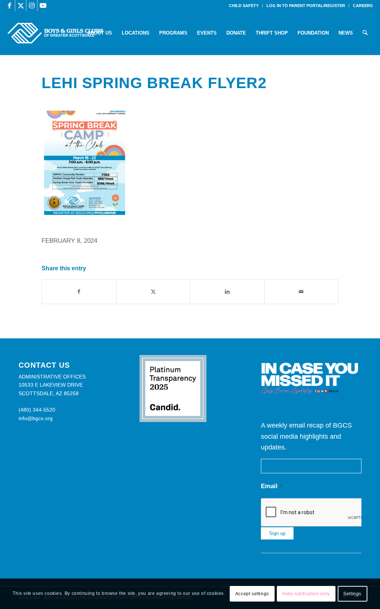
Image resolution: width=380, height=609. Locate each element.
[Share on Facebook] (79, 292)
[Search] (365, 33)
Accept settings (252, 593)
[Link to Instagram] (31, 5)
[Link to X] (20, 5)
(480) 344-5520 (37, 410)
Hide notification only (306, 593)
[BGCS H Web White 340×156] (55, 33)
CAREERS (363, 5)
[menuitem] (244, 5)
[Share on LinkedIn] (227, 292)
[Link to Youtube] (43, 5)
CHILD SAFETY (244, 5)
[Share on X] (153, 292)
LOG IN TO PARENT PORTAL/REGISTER (305, 5)
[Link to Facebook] (9, 5)
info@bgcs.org (36, 418)
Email (271, 486)
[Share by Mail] (301, 292)
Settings (352, 593)
